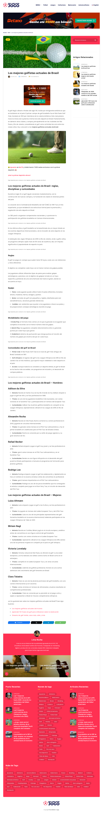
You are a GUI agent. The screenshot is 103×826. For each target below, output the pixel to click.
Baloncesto (72, 5)
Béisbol (41, 704)
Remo (51, 739)
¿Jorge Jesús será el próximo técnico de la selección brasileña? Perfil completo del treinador (23, 725)
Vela (53, 756)
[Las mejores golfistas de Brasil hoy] (76, 66)
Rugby (59, 739)
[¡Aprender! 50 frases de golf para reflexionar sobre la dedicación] (76, 101)
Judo (55, 721)
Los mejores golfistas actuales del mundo (27, 609)
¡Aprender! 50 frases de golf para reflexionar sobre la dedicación (35, 612)
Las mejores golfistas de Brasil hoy (88, 67)
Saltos (41, 742)
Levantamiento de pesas (47, 728)
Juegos (52, 5)
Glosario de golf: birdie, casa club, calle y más (28, 615)
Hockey (48, 721)
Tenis (40, 749)
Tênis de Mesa (43, 756)
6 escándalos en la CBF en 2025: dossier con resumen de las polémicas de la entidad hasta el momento (23, 737)
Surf (48, 746)
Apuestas (42, 694)
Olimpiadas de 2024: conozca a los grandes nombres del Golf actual (89, 93)
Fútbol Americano (52, 711)
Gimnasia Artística (54, 718)
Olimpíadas (52, 732)
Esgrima (41, 708)
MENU (38, 5)
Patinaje (54, 735)
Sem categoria (51, 742)
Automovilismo (84, 5)
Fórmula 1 (57, 708)
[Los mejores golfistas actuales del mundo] (76, 84)
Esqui (49, 708)
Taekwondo (56, 746)
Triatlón (54, 753)
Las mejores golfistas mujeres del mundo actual (88, 76)
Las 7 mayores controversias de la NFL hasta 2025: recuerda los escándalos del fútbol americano (22, 700)
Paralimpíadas (43, 735)
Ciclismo (50, 704)
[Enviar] (95, 40)
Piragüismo (42, 739)
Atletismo (52, 694)
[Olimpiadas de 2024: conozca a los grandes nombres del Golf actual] (76, 92)
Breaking (60, 701)
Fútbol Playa (43, 715)
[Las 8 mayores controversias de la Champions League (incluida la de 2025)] (9, 710)
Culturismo (62, 5)
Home (5, 32)
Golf (9, 32)
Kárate (50, 725)
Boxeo (52, 701)
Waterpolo (51, 759)
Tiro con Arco (50, 749)
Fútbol (45, 5)
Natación (42, 732)
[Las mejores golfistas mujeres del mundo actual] (76, 74)
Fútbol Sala (54, 715)
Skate (41, 746)
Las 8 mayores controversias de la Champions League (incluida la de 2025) (21, 713)
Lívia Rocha (37, 640)
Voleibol (41, 759)
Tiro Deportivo (43, 753)
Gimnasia (42, 718)
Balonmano (42, 701)
